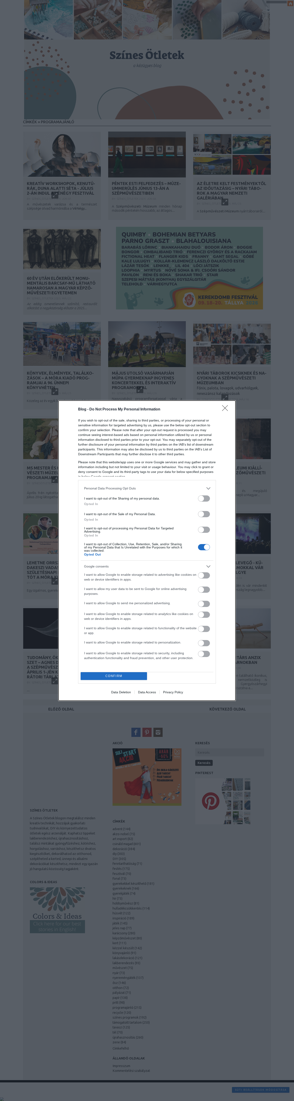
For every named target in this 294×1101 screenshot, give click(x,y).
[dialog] (147, 551)
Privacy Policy (173, 692)
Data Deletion (121, 692)
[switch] (204, 498)
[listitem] (147, 488)
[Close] (226, 409)
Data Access (147, 692)
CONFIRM (113, 676)
